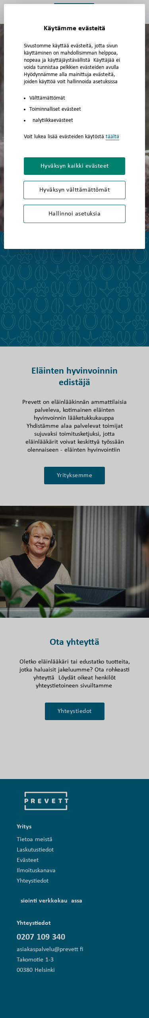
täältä (112, 137)
